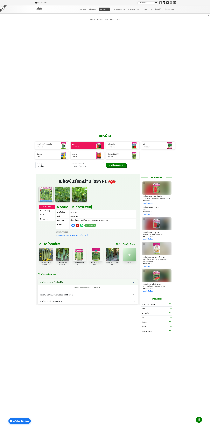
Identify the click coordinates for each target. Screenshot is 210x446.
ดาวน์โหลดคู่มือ (156, 9)
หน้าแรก (92, 19)
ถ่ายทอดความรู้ (133, 9)
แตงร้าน (112, 19)
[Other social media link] (73, 225)
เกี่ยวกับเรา (93, 9)
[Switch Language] (174, 2)
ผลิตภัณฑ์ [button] (103, 9)
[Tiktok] (164, 2)
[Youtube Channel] (167, 2)
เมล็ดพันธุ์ (100, 19)
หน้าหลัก (83, 9)
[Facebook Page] (160, 2)
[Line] (171, 2)
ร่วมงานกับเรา (170, 9)
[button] (77, 225)
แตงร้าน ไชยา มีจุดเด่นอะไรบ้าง (51, 301)
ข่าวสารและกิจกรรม (118, 9)
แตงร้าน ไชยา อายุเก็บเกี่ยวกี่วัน (51, 282)
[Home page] (39, 9)
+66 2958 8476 (42, 3)
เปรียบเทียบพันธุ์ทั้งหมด (125, 244)
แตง (106, 19)
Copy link (90, 225)
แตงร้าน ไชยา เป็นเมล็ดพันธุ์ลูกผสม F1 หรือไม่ (56, 295)
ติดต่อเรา (145, 9)
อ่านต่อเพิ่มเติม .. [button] (148, 203)
